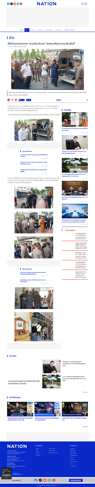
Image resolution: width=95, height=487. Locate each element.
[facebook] (35, 481)
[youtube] (44, 481)
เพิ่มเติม (3, 472)
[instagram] (53, 481)
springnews (72, 459)
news (37, 450)
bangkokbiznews (73, 455)
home (37, 448)
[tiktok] (40, 481)
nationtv (72, 457)
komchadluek (73, 453)
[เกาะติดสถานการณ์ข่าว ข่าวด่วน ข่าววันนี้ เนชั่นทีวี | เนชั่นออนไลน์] (46, 3)
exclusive (38, 452)
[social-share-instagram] (21, 4)
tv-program (52, 448)
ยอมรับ (6, 475)
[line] (49, 481)
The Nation (72, 448)
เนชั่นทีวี (43, 485)
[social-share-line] (18, 4)
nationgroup (73, 451)
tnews (71, 463)
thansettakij (72, 466)
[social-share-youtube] (14, 4)
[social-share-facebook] (8, 4)
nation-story (52, 450)
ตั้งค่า (6, 477)
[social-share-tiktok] (11, 4)
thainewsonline (73, 461)
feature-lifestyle (53, 452)
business (38, 455)
